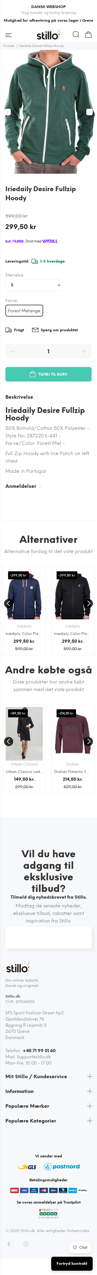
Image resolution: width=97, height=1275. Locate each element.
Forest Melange (24, 310)
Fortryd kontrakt (72, 1263)
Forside (9, 46)
